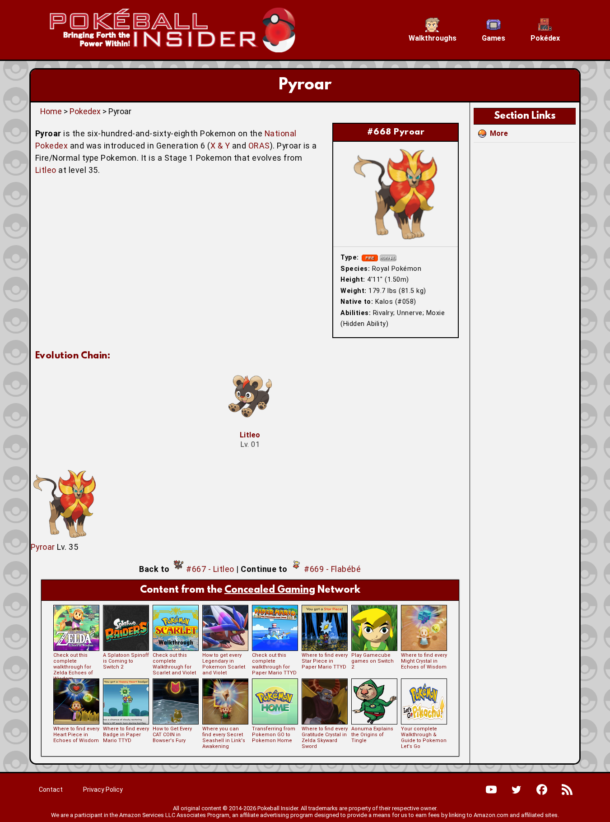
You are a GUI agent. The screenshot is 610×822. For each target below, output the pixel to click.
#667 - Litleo (210, 569)
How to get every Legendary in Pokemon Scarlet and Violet (223, 664)
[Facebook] (542, 789)
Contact (51, 789)
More (499, 133)
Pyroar (43, 547)
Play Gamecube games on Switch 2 (372, 661)
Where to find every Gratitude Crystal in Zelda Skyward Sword (325, 737)
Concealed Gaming (269, 590)
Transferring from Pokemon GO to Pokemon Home (273, 734)
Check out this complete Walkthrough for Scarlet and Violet (174, 664)
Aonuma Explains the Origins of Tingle (372, 734)
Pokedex (85, 111)
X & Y (220, 145)
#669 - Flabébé (332, 569)
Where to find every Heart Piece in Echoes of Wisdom (76, 734)
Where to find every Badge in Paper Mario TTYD (126, 734)
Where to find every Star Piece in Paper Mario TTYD (325, 661)
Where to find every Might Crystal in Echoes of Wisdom (424, 661)
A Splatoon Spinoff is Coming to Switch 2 (126, 661)
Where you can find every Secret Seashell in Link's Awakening (223, 737)
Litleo (45, 170)
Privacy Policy (103, 789)
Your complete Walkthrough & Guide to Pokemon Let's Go (424, 737)
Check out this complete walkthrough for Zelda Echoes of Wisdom (73, 667)
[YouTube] (491, 789)
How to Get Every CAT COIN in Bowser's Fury (172, 734)
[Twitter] (517, 789)
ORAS (259, 145)
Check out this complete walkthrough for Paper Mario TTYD (274, 664)
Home (51, 111)
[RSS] (567, 789)
